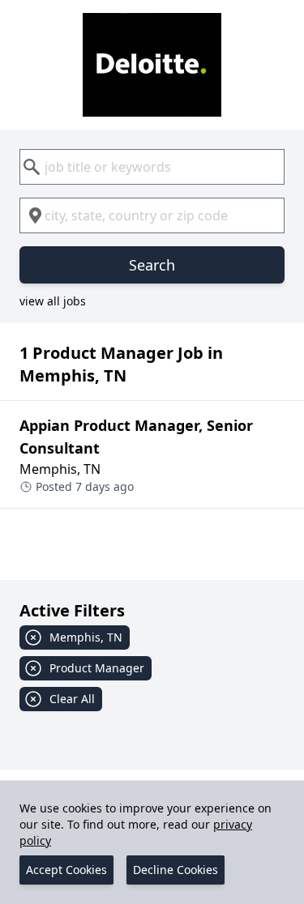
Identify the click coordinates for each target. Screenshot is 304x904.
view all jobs (52, 301)
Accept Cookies (66, 869)
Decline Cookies (175, 869)
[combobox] (152, 167)
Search (152, 265)
